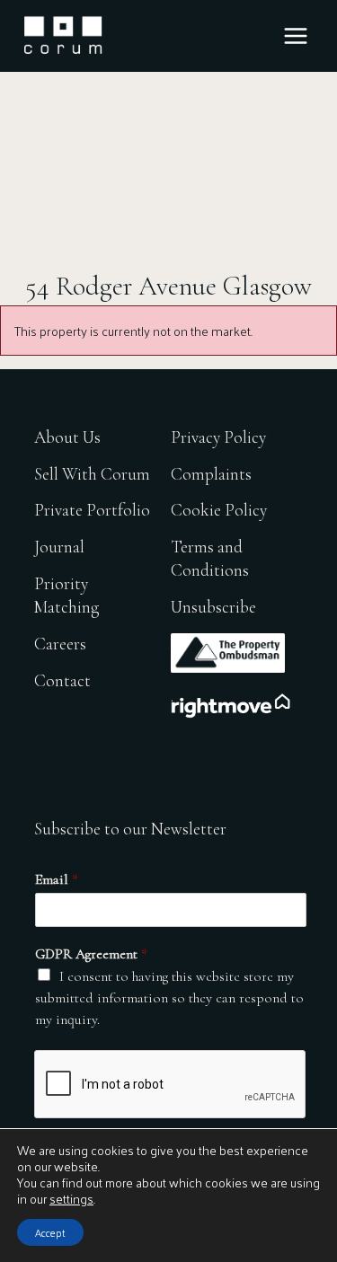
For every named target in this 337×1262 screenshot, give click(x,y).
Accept (50, 1232)
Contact (62, 680)
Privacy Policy (218, 437)
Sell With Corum (92, 473)
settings (71, 1199)
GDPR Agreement (91, 954)
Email (56, 879)
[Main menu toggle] (295, 36)
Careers (60, 643)
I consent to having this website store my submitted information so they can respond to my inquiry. (169, 997)
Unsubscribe (213, 606)
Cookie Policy (219, 509)
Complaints (211, 473)
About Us (67, 437)
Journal (59, 546)
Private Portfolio (92, 509)
